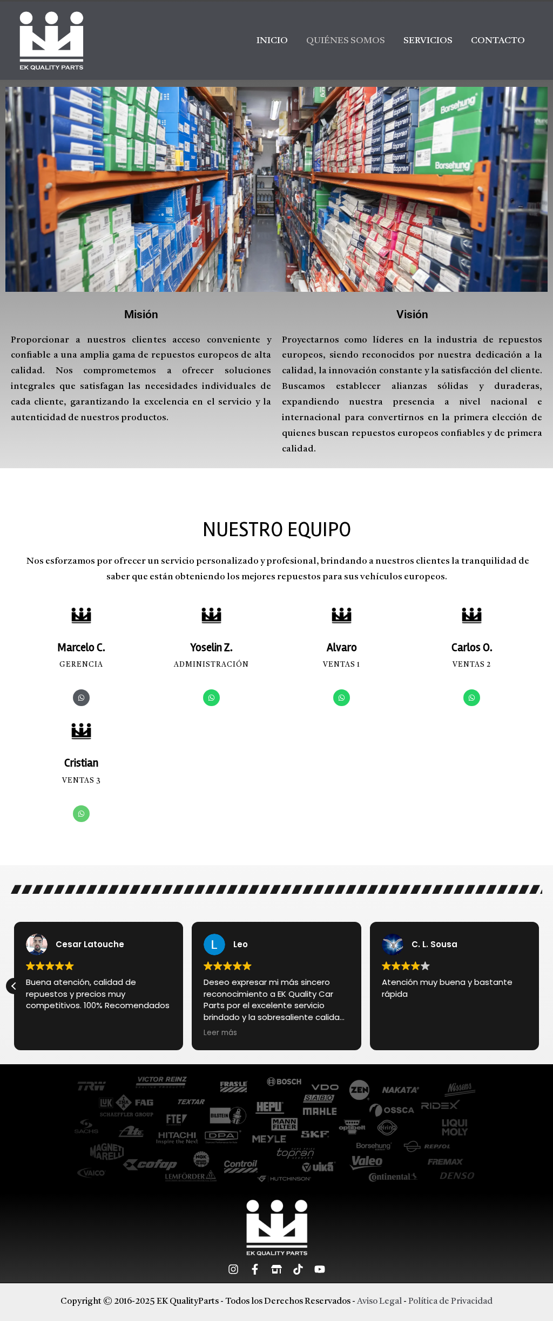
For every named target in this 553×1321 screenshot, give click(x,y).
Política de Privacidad (450, 1301)
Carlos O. (472, 647)
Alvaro (342, 647)
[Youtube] (319, 1269)
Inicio (272, 40)
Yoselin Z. (212, 647)
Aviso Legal (379, 1301)
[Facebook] (254, 1269)
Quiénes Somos (345, 40)
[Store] (276, 1269)
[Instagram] (233, 1269)
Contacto (498, 40)
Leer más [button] (220, 1033)
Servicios (428, 40)
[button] (14, 986)
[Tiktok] (298, 1269)
